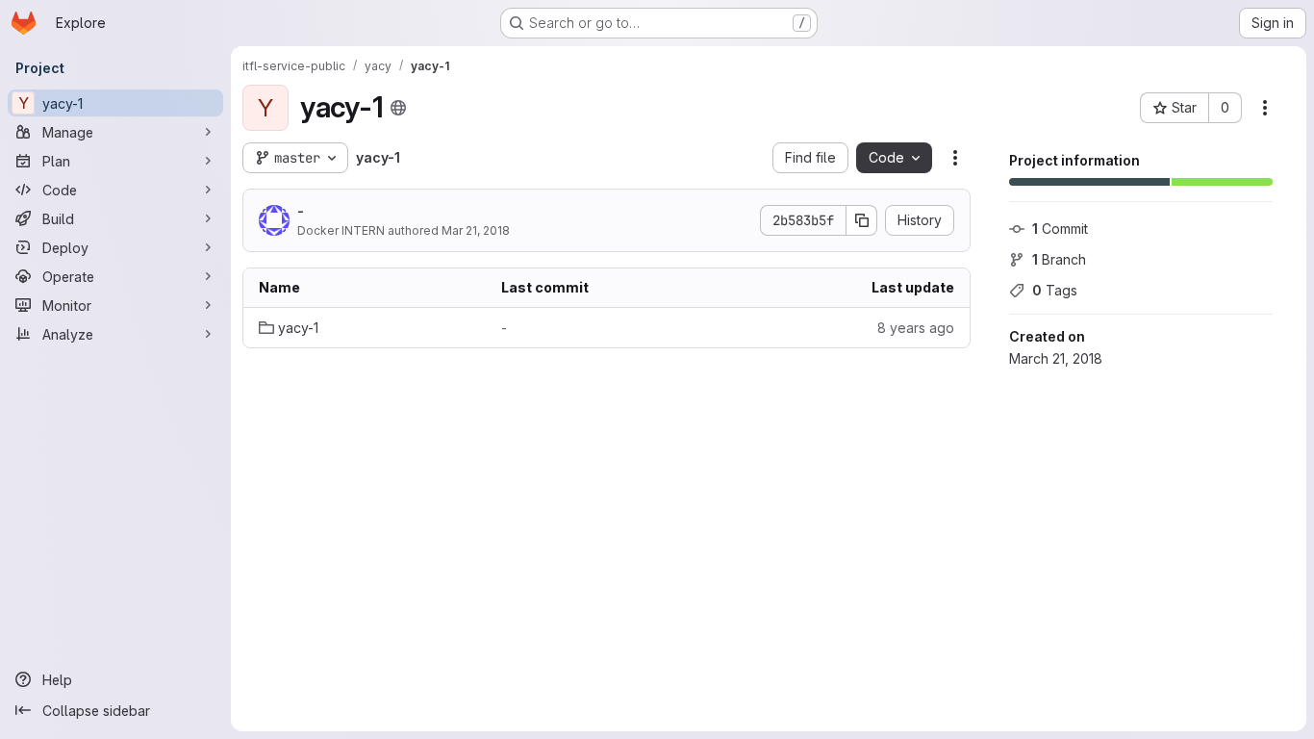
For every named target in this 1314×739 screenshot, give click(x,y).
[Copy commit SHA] (862, 220)
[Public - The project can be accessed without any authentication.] (398, 107)
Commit (1060, 228)
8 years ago (915, 327)
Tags (1054, 290)
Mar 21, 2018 (476, 230)
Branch (1059, 259)
